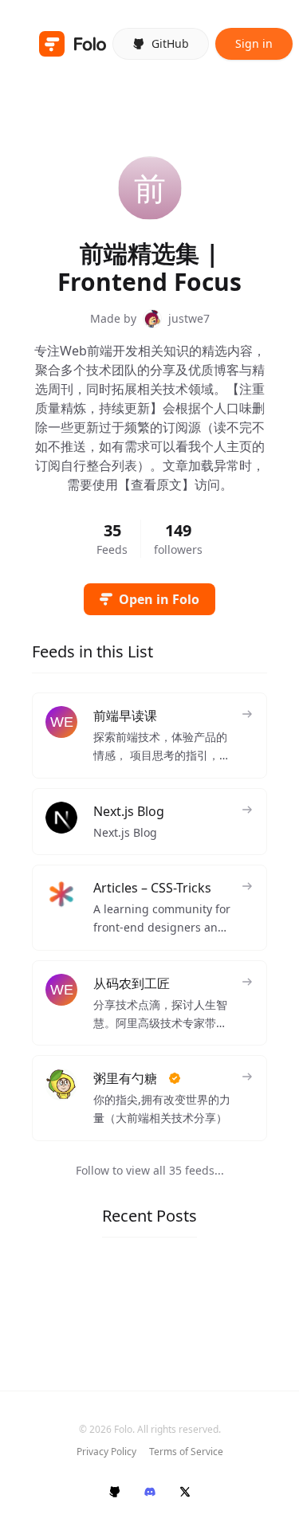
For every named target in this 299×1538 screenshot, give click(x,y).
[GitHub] (114, 1491)
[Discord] (150, 1491)
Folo (123, 1429)
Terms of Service (186, 1452)
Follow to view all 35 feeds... (150, 1170)
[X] (185, 1491)
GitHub (170, 43)
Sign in (254, 43)
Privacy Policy (106, 1452)
